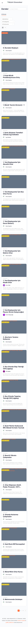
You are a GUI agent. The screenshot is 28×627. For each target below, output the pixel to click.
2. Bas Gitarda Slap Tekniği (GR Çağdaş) (13, 368)
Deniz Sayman (9, 50)
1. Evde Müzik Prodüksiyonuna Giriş (11, 76)
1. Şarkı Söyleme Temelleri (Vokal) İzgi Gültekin (13, 134)
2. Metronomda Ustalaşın (12, 599)
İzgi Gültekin (8, 137)
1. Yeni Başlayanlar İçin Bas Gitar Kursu (13, 193)
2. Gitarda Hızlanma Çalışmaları (10, 515)
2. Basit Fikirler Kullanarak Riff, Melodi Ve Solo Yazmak (13, 427)
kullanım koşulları (21, 620)
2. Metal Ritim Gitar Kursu (13, 572)
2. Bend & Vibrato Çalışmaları (9, 456)
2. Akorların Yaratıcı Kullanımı (10, 338)
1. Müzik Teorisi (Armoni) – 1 (13, 105)
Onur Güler (8, 285)
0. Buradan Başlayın (10, 48)
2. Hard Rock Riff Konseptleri (14, 544)
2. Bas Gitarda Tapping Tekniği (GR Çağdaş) (11, 397)
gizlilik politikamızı (10, 622)
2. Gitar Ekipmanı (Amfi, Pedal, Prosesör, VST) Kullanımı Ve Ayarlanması (12, 486)
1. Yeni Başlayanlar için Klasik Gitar (11, 281)
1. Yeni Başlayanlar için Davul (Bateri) (11, 222)
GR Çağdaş (8, 371)
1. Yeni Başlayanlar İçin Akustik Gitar (11, 163)
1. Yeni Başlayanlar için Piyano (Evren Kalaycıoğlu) (13, 311)
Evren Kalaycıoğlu (9, 314)
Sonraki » (26, 611)
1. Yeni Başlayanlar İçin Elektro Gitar (11, 252)
